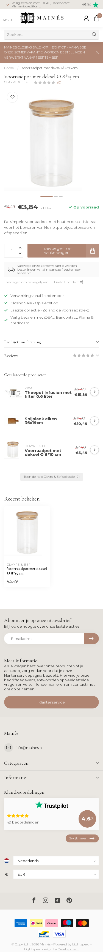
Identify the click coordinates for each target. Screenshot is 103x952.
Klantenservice (51, 702)
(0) (59, 82)
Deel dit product (67, 282)
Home (9, 68)
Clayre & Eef (16, 82)
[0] (96, 18)
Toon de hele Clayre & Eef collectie (52, 477)
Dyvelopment (68, 949)
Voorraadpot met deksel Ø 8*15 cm (50, 68)
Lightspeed (81, 944)
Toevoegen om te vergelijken (26, 282)
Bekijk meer (77, 838)
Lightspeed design (38, 949)
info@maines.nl (29, 747)
